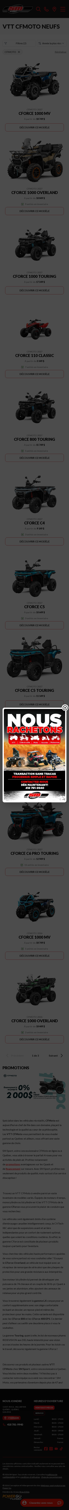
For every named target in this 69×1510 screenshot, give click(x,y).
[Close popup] (65, 707)
